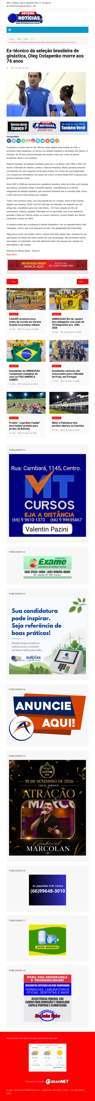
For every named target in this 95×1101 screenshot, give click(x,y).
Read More (12, 254)
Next (81, 281)
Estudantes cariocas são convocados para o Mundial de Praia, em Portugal (67, 373)
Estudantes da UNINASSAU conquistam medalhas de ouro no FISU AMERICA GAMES (24, 375)
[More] (57, 141)
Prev (14, 281)
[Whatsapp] (23, 141)
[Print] (47, 141)
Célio (14, 329)
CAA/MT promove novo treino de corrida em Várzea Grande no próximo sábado (25, 321)
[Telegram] (43, 141)
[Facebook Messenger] (52, 141)
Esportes (13, 314)
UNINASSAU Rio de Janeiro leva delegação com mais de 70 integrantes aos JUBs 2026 (68, 323)
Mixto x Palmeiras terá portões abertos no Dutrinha (68, 424)
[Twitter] (14, 141)
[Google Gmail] (28, 141)
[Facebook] (9, 141)
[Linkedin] (18, 141)
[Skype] (38, 141)
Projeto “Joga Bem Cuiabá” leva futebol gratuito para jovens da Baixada (24, 425)
